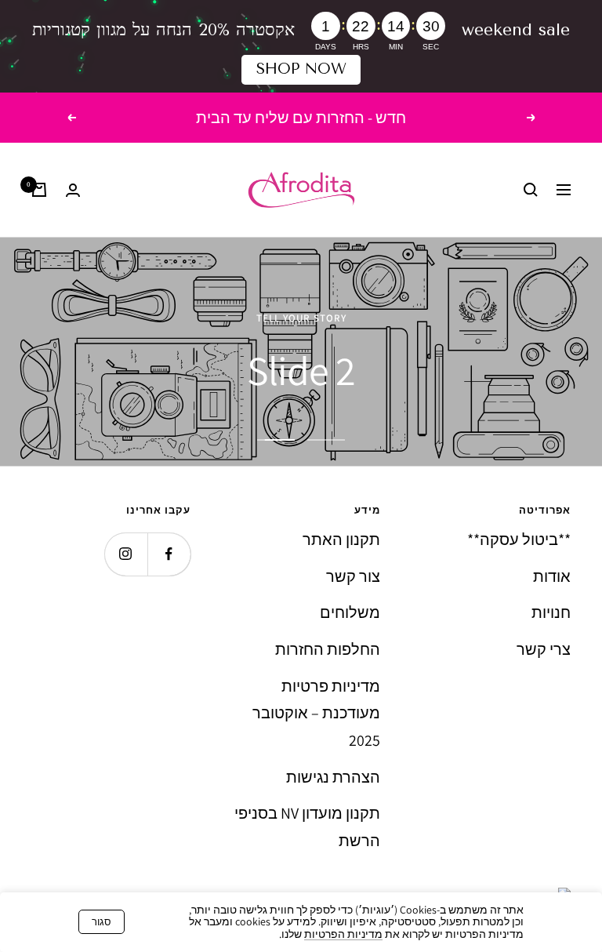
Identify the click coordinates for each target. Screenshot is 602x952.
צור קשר (353, 576)
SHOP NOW (301, 69)
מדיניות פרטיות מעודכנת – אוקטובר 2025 (316, 713)
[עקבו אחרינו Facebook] (168, 554)
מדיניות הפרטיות (343, 934)
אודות (552, 576)
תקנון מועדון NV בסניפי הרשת (307, 827)
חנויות (551, 612)
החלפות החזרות (327, 649)
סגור (101, 921)
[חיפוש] (531, 190)
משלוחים (350, 612)
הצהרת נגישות (333, 777)
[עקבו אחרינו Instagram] (125, 554)
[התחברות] (73, 190)
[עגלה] (39, 190)
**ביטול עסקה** (519, 539)
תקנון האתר (341, 539)
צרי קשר (544, 649)
